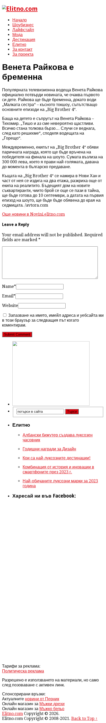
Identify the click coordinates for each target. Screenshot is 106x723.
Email (8, 296)
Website (10, 305)
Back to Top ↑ (84, 718)
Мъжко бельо (51, 708)
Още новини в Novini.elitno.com (33, 214)
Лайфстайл (23, 29)
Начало (19, 20)
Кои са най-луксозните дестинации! (57, 458)
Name (9, 286)
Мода (17, 34)
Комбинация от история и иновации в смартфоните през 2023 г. (58, 469)
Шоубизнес (23, 24)
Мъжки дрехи (52, 703)
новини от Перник (42, 698)
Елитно (19, 44)
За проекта (22, 54)
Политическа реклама (23, 671)
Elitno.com (12, 713)
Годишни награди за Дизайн (49, 448)
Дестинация (23, 39)
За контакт (22, 49)
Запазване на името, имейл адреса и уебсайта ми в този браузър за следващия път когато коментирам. (53, 320)
